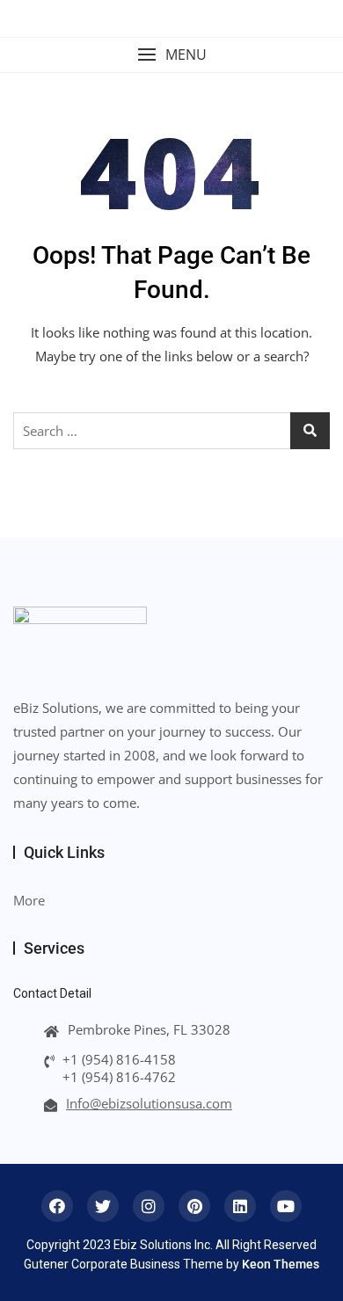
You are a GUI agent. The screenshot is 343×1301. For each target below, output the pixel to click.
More (29, 900)
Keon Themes (280, 1264)
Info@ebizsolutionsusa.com (149, 1103)
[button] (171, 55)
